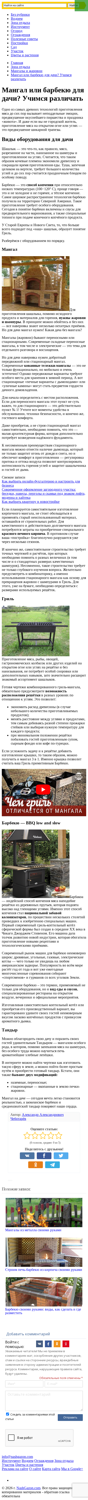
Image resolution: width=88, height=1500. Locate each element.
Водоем (17, 19)
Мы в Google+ (72, 1469)
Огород (16, 31)
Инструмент (20, 27)
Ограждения (20, 35)
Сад (14, 47)
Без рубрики (20, 14)
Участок (17, 51)
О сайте (35, 1469)
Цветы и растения (25, 55)
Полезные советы (24, 39)
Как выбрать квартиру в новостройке (31, 502)
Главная (17, 63)
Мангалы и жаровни (26, 71)
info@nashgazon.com (17, 1457)
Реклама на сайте (15, 1469)
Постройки (19, 43)
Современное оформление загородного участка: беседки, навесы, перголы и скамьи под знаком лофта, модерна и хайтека (43, 493)
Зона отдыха (20, 23)
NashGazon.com (28, 1488)
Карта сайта (51, 1469)
